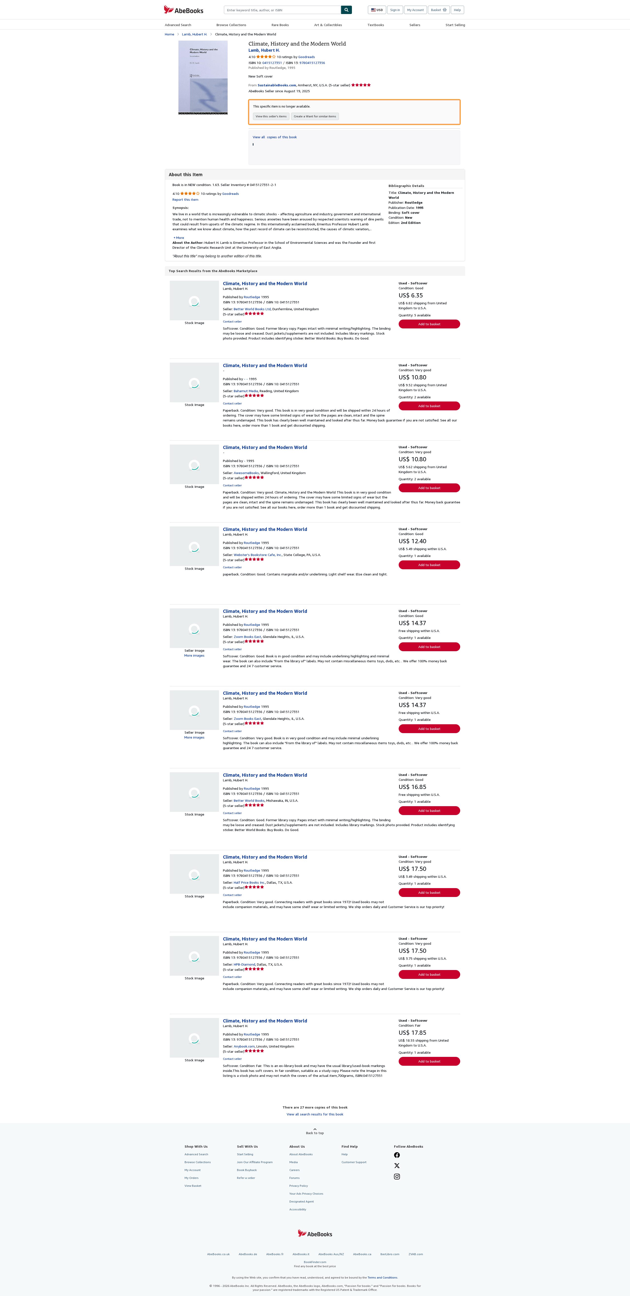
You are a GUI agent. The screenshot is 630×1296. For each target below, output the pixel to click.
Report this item (185, 199)
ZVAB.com (416, 1254)
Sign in (395, 10)
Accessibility (297, 1209)
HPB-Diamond (244, 964)
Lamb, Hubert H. (194, 34)
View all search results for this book (315, 1114)
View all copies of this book (275, 137)
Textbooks (375, 25)
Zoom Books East (247, 636)
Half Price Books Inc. (249, 882)
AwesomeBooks (246, 473)
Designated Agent (301, 1201)
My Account (415, 10)
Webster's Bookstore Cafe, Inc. (258, 555)
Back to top (315, 1133)
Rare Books (280, 25)
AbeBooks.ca (362, 1254)
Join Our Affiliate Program (255, 1162)
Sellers (415, 25)
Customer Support (354, 1162)
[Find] (346, 10)
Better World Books (249, 800)
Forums (294, 1178)
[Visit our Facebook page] (397, 1155)
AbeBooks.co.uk (218, 1254)
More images (194, 655)
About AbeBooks (301, 1154)
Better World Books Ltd (252, 309)
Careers (294, 1170)
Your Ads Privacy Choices (306, 1193)
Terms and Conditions (382, 1277)
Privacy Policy (298, 1186)
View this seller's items (271, 116)
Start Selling (455, 25)
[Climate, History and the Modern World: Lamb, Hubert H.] (203, 43)
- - (246, 379)
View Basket (193, 1186)
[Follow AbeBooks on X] (397, 1166)
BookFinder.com (315, 1264)
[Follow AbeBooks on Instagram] (397, 1177)
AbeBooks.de (248, 1254)
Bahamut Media (246, 391)
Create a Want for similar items (315, 116)
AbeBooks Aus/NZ (331, 1254)
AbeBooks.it (301, 1254)
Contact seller (232, 321)
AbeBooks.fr (275, 1254)
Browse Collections (231, 25)
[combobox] (282, 10)
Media (293, 1162)
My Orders (192, 1178)
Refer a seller (246, 1178)
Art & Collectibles (328, 25)
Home (169, 34)
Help (457, 10)
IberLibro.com (389, 1254)
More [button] (180, 237)
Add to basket (429, 324)
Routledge (252, 297)
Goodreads (306, 57)
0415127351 (272, 63)
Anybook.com (244, 1046)
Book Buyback (247, 1170)
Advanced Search (178, 25)
